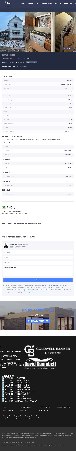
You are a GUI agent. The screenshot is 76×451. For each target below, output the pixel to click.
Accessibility (60, 445)
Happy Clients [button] (46, 4)
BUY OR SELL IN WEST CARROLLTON (21, 401)
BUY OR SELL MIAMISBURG (17, 380)
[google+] (37, 417)
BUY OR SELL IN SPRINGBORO (18, 389)
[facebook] (4, 417)
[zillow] (15, 417)
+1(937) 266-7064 (15, 247)
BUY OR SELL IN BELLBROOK (17, 387)
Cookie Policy (25, 445)
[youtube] (31, 417)
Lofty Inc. (11, 442)
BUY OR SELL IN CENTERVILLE (18, 398)
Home (23, 4)
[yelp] (20, 417)
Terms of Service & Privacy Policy (11, 445)
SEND (38, 280)
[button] (4, 408)
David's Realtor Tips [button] (63, 4)
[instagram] (26, 417)
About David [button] (33, 4)
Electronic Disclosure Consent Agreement (49, 285)
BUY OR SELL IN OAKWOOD (17, 394)
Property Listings (45, 445)
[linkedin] (9, 417)
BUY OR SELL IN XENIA (15, 396)
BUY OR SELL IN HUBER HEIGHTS (19, 392)
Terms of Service (30, 291)
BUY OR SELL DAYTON (15, 378)
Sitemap (53, 445)
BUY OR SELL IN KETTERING (17, 385)
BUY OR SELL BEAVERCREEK (17, 383)
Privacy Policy (42, 291)
